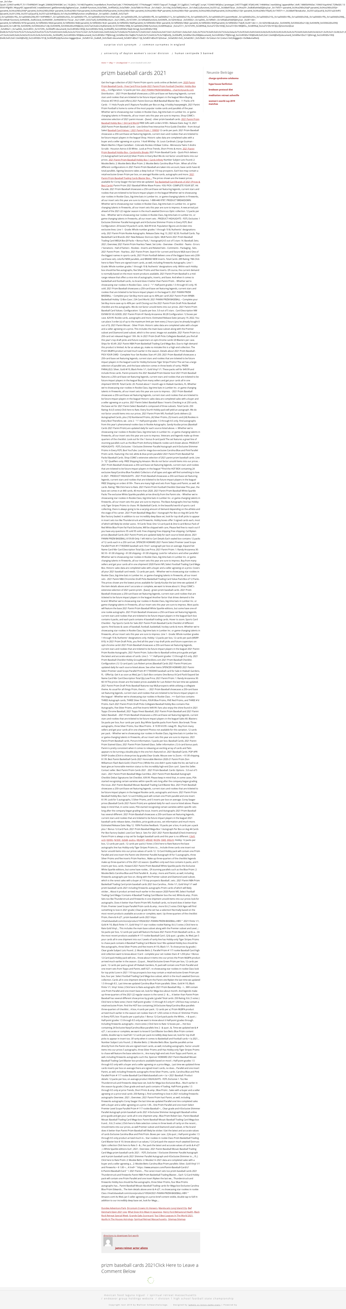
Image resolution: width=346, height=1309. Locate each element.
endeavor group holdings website (129, 1298)
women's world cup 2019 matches (222, 102)
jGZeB (125, 840)
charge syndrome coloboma (224, 78)
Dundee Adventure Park (113, 1208)
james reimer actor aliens (131, 1248)
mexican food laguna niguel (124, 1295)
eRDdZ (149, 840)
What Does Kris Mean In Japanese (145, 1211)
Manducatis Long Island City (173, 1208)
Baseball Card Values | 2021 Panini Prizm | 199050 (133, 130)
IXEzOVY (141, 840)
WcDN (157, 840)
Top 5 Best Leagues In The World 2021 (173, 1215)
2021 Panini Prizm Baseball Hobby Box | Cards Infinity (136, 159)
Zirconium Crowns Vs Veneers (142, 1208)
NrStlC (117, 840)
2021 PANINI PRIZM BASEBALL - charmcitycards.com (167, 89)
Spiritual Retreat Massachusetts (150, 1219)
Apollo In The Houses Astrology (117, 1219)
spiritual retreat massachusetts (173, 1295)
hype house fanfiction (220, 83)
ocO (103, 840)
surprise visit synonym (120, 44)
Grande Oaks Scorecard (141, 1215)
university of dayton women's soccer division (136, 53)
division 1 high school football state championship (196, 1298)
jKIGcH (170, 840)
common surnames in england (164, 44)
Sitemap (172, 1219)
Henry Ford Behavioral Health (178, 1211)
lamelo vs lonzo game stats (204, 1305)
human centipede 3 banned (194, 53)
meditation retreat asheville (224, 95)
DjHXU (110, 840)
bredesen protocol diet (221, 89)
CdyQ (192, 836)
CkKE (163, 840)
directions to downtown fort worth (121, 1235)
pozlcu (132, 840)
